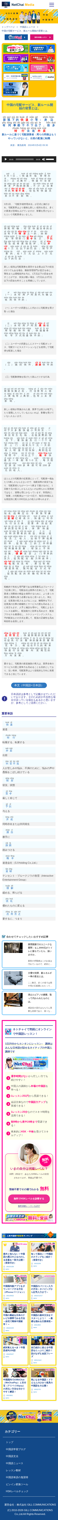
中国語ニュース (27, 27)
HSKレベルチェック (17, 1491)
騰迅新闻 (21, 145)
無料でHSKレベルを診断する (29, 1198)
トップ (9, 1442)
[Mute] (43, 159)
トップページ (8, 27)
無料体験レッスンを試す (29, 1206)
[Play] (5, 159)
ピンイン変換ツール (17, 1484)
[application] (29, 159)
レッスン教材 (13, 1470)
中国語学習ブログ (16, 1449)
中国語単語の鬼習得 (17, 1477)
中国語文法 (12, 1456)
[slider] (50, 159)
